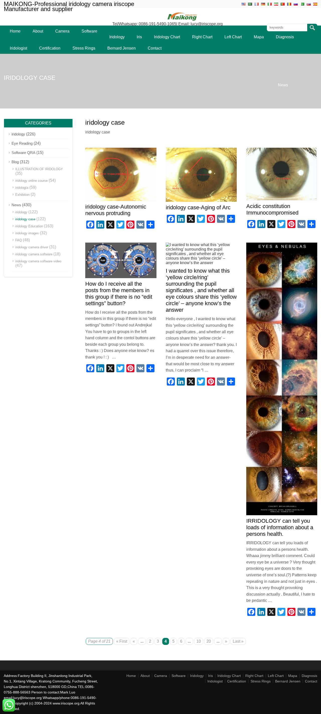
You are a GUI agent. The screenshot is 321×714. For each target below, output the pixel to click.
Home (15, 31)
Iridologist (18, 48)
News (283, 85)
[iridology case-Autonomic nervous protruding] (120, 200)
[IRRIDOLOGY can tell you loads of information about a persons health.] (281, 514)
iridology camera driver (31, 247)
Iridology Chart (167, 37)
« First (121, 641)
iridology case (25, 219)
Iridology (117, 37)
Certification (49, 48)
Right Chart (202, 37)
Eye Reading (22, 143)
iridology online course (31, 181)
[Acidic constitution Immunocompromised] (281, 199)
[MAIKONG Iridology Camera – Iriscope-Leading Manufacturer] (182, 20)
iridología (21, 188)
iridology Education (29, 226)
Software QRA (23, 152)
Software (89, 31)
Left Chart (233, 37)
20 (208, 641)
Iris (139, 37)
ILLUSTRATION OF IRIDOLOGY (39, 169)
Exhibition (22, 195)
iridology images (27, 233)
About (38, 31)
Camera (62, 31)
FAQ (18, 240)
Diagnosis (285, 37)
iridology (18, 134)
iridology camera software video (38, 261)
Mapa (259, 37)
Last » (238, 641)
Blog (15, 162)
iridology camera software (33, 254)
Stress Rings (83, 48)
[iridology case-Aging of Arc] (201, 200)
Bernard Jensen (121, 48)
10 (198, 641)
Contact (155, 48)
